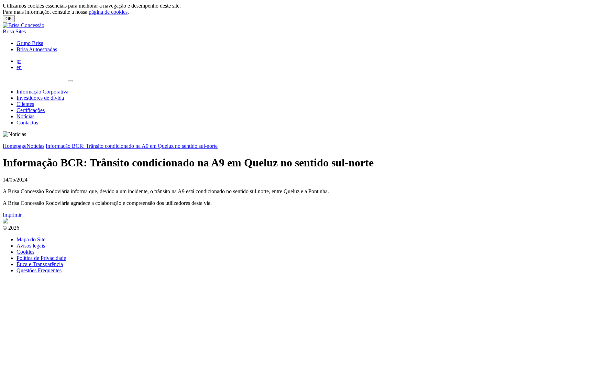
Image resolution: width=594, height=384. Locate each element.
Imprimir (12, 215)
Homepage (14, 146)
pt (18, 61)
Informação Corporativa (42, 92)
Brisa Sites (14, 31)
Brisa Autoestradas (36, 49)
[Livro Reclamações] (5, 221)
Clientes (25, 104)
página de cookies (108, 12)
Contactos (27, 122)
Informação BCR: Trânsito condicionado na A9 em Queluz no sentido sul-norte (132, 146)
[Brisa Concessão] (23, 25)
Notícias (25, 116)
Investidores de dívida (40, 98)
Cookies (25, 252)
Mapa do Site (30, 239)
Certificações (30, 110)
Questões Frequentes (39, 270)
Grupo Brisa (29, 43)
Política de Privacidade (41, 258)
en (19, 67)
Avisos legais (30, 246)
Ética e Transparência (39, 264)
